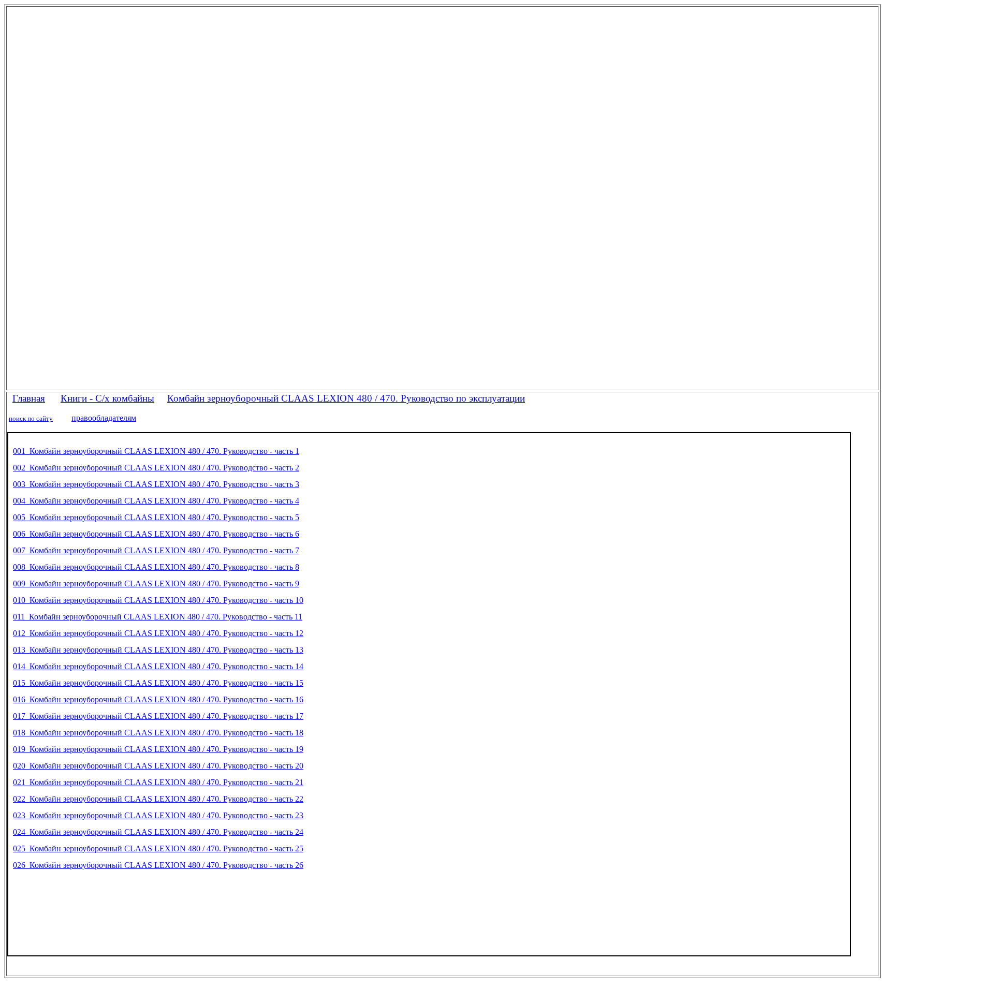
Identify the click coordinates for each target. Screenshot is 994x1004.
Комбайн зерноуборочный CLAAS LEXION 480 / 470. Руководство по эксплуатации (346, 398)
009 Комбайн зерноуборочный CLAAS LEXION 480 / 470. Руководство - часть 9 (156, 583)
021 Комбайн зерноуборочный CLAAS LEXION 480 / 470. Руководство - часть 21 (158, 782)
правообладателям (103, 418)
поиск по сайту (31, 418)
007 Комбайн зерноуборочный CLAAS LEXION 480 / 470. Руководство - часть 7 (156, 550)
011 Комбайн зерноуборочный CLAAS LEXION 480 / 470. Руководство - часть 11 (157, 616)
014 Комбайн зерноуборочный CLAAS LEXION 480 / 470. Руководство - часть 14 (158, 666)
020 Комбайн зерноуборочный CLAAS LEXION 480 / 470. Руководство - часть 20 (158, 765)
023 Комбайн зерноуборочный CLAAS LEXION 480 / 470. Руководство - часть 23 (158, 815)
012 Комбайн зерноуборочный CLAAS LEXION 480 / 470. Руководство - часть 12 (158, 633)
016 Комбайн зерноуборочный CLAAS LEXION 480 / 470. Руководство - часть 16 (158, 699)
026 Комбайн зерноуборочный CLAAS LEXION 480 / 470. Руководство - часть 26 (158, 865)
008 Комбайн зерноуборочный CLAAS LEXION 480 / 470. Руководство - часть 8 (156, 567)
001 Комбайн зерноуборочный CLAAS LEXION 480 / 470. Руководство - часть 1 (156, 451)
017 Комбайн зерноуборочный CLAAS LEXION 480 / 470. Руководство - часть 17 (158, 716)
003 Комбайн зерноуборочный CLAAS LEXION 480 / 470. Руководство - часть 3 (156, 484)
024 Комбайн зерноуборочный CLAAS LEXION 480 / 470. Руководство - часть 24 (158, 832)
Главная (28, 398)
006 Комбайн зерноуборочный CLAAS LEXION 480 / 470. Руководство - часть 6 (156, 533)
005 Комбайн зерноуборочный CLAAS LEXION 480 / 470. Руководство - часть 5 (156, 517)
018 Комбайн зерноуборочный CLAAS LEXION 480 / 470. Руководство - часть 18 (158, 732)
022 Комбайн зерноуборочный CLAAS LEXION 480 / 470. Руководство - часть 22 (158, 798)
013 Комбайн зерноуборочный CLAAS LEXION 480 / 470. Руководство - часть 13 (158, 649)
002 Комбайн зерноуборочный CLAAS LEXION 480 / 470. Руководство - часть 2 (156, 467)
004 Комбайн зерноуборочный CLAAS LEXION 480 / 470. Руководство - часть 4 (156, 500)
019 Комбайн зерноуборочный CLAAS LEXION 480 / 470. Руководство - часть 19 (158, 749)
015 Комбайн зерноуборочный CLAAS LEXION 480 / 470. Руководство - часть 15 (158, 682)
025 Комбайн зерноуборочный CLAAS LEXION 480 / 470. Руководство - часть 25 (158, 848)
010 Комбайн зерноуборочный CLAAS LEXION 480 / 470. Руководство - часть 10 (158, 600)
